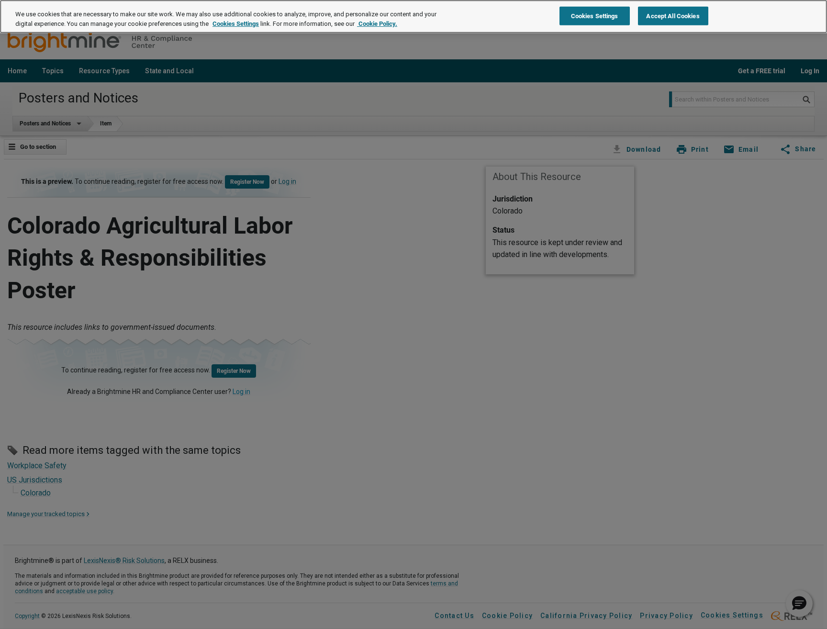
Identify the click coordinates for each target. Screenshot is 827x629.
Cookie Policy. (377, 23)
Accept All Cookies (672, 15)
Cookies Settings (235, 23)
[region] (413, 16)
